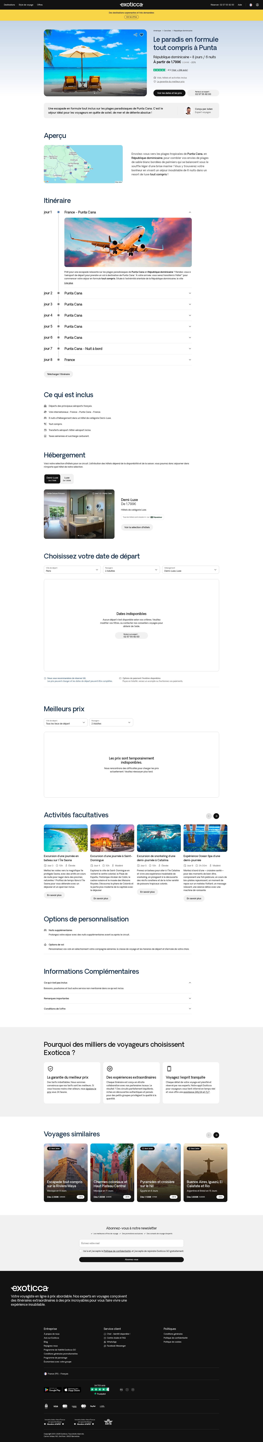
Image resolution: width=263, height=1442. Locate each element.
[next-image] (142, 63)
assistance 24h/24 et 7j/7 (196, 1092)
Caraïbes (167, 31)
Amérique (157, 31)
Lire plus (68, 283)
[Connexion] (257, 5)
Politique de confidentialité (117, 1251)
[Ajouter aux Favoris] (142, 35)
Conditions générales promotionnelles (61, 1354)
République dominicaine (183, 31)
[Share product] (135, 35)
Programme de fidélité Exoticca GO (60, 1350)
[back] (209, 816)
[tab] (52, 478)
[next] (216, 816)
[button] (94, 93)
